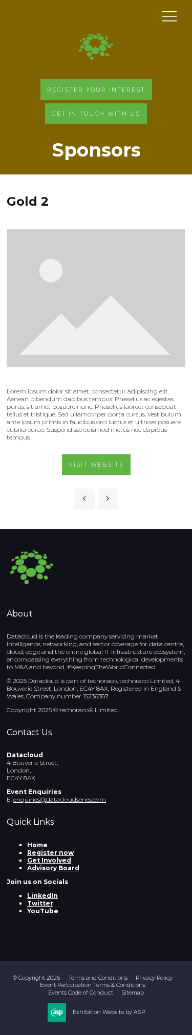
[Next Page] (108, 499)
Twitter (40, 903)
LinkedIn (42, 895)
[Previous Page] (84, 499)
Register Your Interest (96, 89)
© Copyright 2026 (36, 977)
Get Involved (49, 860)
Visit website (96, 464)
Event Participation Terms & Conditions (92, 984)
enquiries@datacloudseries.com (59, 799)
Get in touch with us (96, 113)
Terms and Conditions (97, 977)
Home (37, 845)
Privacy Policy (154, 977)
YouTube (42, 911)
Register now (50, 852)
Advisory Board (53, 868)
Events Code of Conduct (80, 992)
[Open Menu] (169, 16)
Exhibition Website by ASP (109, 1012)
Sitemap (132, 992)
